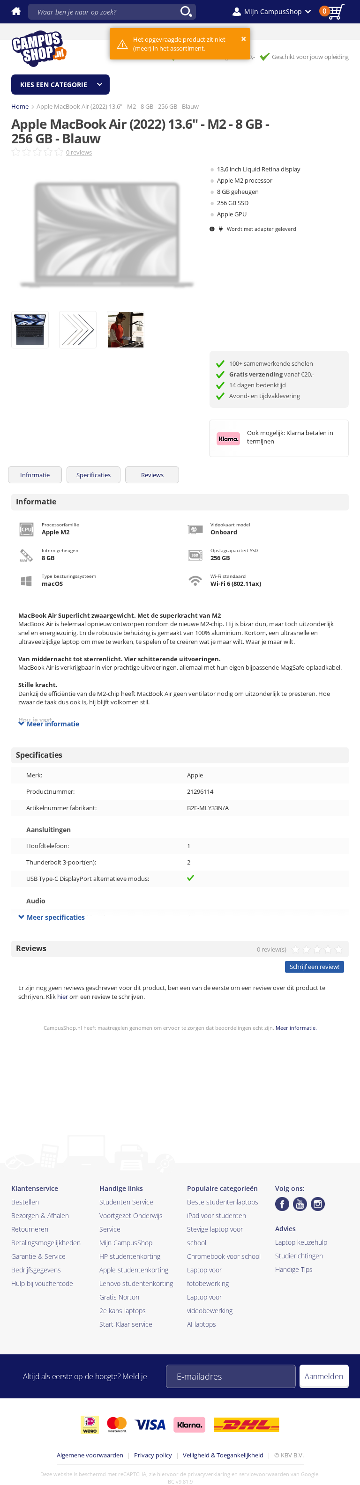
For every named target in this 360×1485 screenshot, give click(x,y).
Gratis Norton (119, 1297)
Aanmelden (324, 1376)
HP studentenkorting (129, 1256)
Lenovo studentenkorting (136, 1283)
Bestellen (25, 1201)
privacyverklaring (209, 1474)
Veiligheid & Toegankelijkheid (223, 1455)
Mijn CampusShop (125, 1242)
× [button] (243, 38)
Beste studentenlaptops (222, 1201)
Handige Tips (294, 1269)
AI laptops (201, 1324)
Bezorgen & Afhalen (40, 1215)
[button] (272, 11)
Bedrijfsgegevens (36, 1269)
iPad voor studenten (216, 1215)
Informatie (35, 475)
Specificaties (93, 475)
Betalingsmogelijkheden (46, 1242)
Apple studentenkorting (133, 1269)
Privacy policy (153, 1455)
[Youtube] (300, 1204)
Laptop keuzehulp (301, 1242)
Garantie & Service (38, 1256)
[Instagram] (318, 1204)
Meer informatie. (296, 1027)
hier (62, 996)
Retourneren (29, 1229)
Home (20, 106)
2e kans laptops (122, 1310)
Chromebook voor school (224, 1256)
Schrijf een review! (314, 966)
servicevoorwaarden (264, 1474)
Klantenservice (34, 1188)
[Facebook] (282, 1204)
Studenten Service (126, 1201)
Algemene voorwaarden (90, 1455)
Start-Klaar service (125, 1324)
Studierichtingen (299, 1255)
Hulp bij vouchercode (42, 1283)
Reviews (152, 475)
